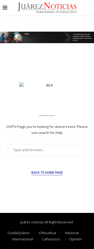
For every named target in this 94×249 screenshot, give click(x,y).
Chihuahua (47, 232)
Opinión (75, 239)
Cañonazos (51, 239)
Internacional (22, 239)
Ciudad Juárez (19, 232)
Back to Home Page (47, 172)
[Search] (88, 7)
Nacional (72, 232)
